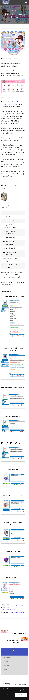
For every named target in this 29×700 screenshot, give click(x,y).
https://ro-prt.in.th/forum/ (17, 612)
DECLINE (8, 694)
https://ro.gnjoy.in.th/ (16, 605)
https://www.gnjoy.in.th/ (9, 610)
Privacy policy (17, 684)
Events (14, 10)
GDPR (20, 690)
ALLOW (21, 694)
